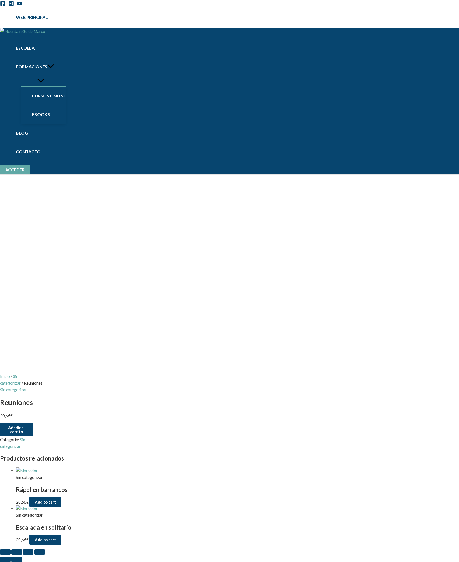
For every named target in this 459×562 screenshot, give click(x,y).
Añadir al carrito (16, 429)
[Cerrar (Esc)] (39, 552)
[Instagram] (11, 4)
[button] (15, 169)
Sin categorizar (13, 389)
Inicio (5, 376)
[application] (50, 66)
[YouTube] (19, 4)
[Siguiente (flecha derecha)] (16, 559)
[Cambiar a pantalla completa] (16, 552)
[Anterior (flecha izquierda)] (5, 559)
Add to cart (45, 502)
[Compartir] (28, 552)
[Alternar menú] (41, 81)
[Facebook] (2, 4)
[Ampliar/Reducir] (5, 552)
